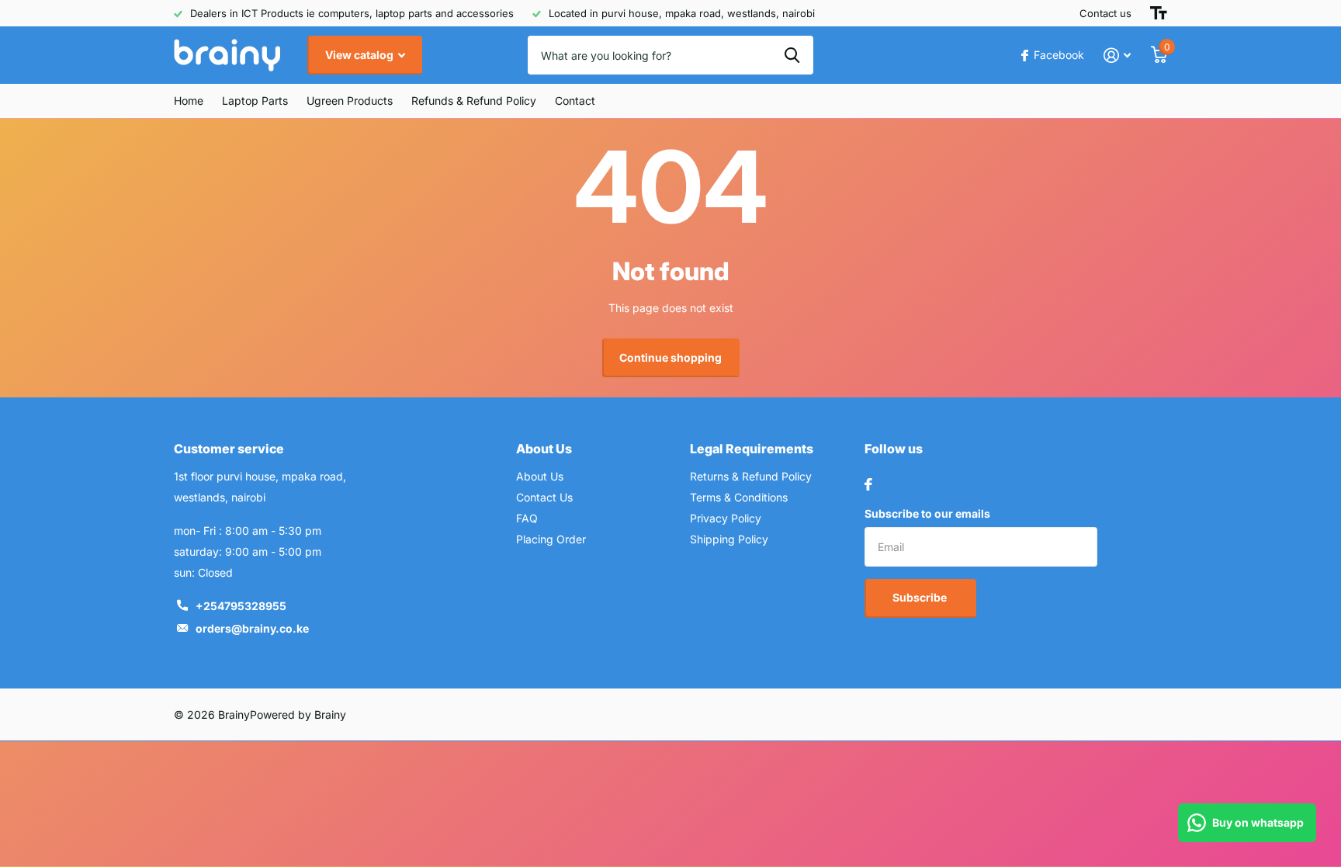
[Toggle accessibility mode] (1158, 13)
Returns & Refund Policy (751, 476)
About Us (544, 448)
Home (188, 100)
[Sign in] (1117, 55)
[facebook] (868, 484)
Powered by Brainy (298, 714)
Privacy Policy (725, 518)
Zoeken (792, 55)
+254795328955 (241, 605)
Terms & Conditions (739, 497)
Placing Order (551, 539)
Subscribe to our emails (927, 513)
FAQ (527, 518)
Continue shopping (670, 357)
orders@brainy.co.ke (252, 628)
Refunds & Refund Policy (473, 100)
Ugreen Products (350, 100)
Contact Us (544, 497)
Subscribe (920, 597)
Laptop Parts (255, 100)
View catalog (360, 54)
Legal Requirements (751, 448)
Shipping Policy (729, 539)
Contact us (1105, 13)
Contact (575, 100)
